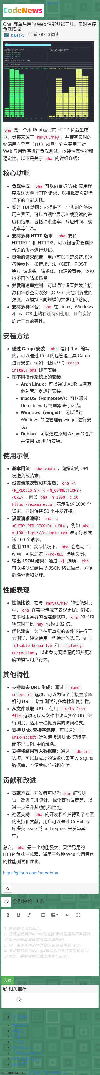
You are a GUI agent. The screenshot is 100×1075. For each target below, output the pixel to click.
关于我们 (20, 1017)
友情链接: (20, 1025)
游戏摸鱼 (20, 1064)
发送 (7, 980)
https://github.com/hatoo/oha (30, 873)
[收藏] (7, 888)
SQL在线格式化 (26, 1058)
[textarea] (50, 948)
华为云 (18, 1041)
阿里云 (18, 1030)
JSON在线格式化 (27, 1053)
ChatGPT (53, 3)
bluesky (17, 35)
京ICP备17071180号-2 (46, 1072)
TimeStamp (22, 1047)
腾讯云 (18, 1036)
